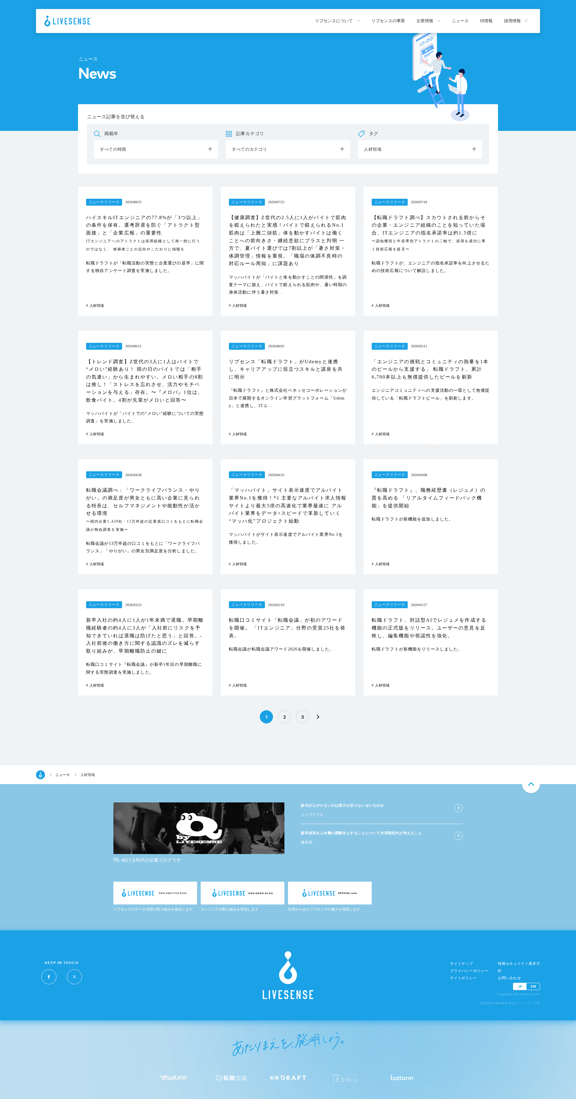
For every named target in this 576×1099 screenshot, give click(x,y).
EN (533, 986)
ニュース (460, 21)
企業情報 (425, 21)
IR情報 (486, 21)
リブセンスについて (334, 21)
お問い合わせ (509, 978)
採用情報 (513, 21)
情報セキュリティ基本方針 (519, 967)
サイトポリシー (463, 978)
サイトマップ (461, 964)
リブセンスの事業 (388, 21)
